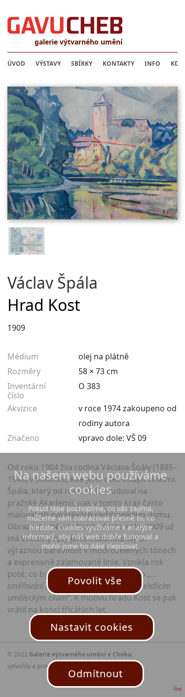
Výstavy (48, 63)
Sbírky (81, 63)
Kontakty (118, 63)
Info (152, 63)
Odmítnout (95, 673)
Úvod (16, 63)
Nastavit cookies (91, 627)
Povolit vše (95, 580)
